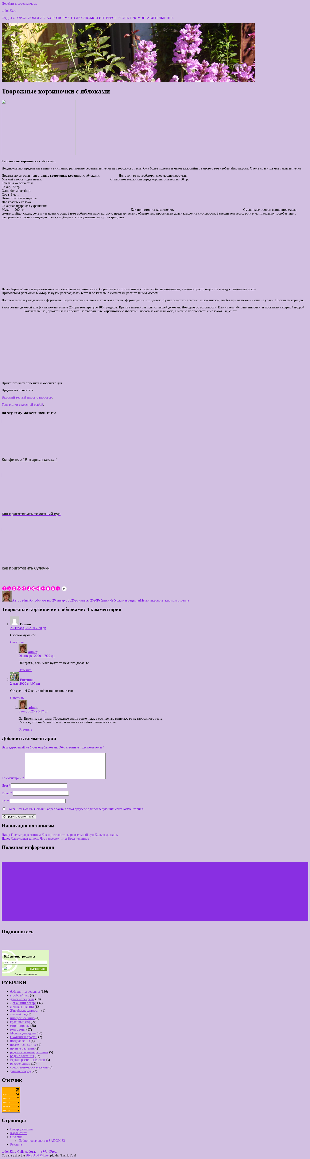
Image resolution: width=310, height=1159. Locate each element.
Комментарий (13, 778)
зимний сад (18, 1014)
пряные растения (22, 1048)
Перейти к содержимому (19, 3)
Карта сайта (18, 1133)
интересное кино (22, 1018)
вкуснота (156, 600)
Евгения (26, 680)
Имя (6, 785)
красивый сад (20, 1022)
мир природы (20, 1025)
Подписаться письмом (26, 974)
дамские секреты (22, 999)
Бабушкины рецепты (19, 956)
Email (7, 793)
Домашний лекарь (23, 1003)
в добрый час (19, 995)
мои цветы (18, 1029)
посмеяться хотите (23, 1044)
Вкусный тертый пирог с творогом (27, 397)
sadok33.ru (9, 10)
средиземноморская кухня (29, 1067)
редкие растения (22, 1056)
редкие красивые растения (29, 1052)
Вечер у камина (21, 1129)
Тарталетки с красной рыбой (22, 404)
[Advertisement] (155, 252)
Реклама (16, 1144)
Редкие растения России (27, 1060)
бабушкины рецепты (125, 600)
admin (26, 600)
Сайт (5, 801)
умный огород (20, 1071)
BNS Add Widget (37, 1155)
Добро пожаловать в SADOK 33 (42, 1140)
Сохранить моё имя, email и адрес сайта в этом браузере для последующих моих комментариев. (75, 809)
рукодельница (20, 1063)
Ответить (17, 642)
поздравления (20, 1041)
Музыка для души (23, 1033)
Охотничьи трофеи (23, 1037)
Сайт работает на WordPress (37, 1151)
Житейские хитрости (25, 1010)
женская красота (22, 1006)
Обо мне (16, 1137)
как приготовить (177, 600)
